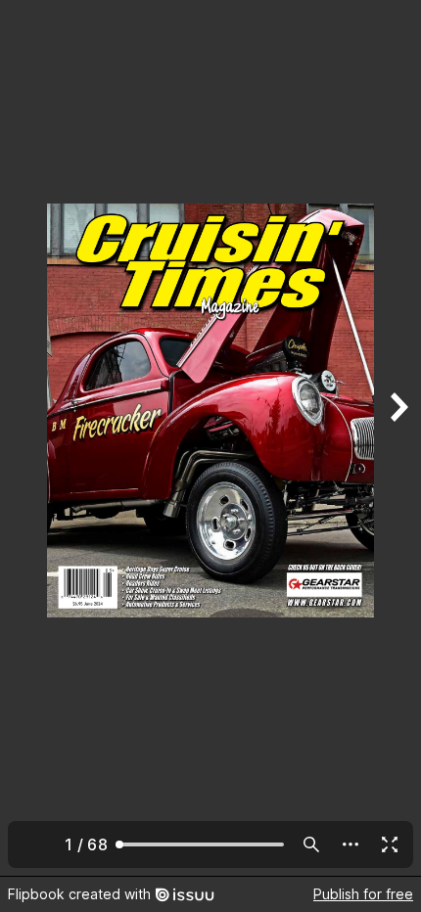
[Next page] (397, 438)
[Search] (311, 844)
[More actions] (350, 844)
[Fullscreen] (389, 844)
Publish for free (363, 894)
